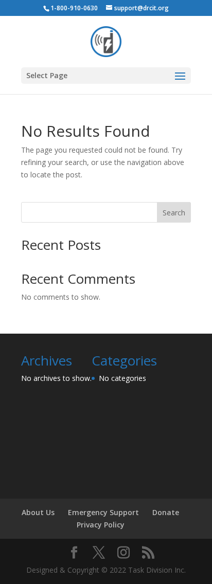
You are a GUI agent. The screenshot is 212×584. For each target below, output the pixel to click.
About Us (38, 512)
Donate (165, 512)
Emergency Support (103, 512)
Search (174, 212)
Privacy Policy (101, 525)
